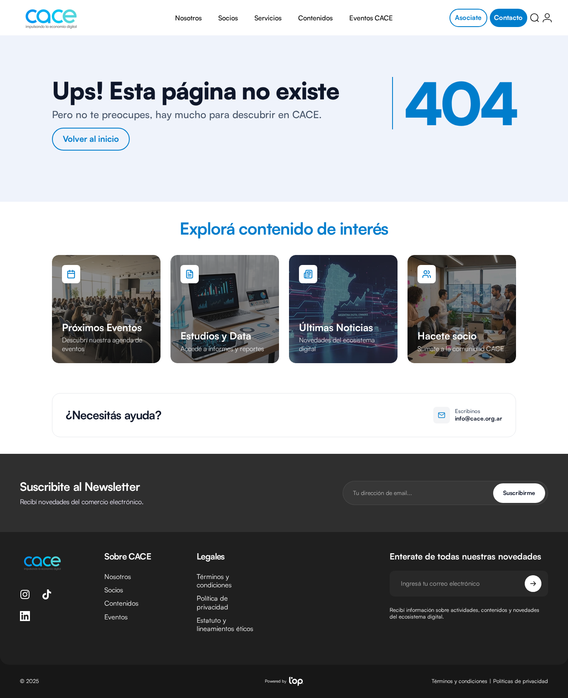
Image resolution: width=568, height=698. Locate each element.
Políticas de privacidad (520, 681)
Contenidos (121, 603)
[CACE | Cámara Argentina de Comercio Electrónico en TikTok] (47, 594)
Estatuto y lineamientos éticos (225, 624)
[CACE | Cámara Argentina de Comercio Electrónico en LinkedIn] (25, 616)
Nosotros (117, 576)
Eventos (116, 617)
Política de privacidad (212, 602)
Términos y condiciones (214, 580)
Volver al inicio (91, 139)
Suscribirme (519, 492)
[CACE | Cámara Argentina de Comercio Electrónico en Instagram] (25, 594)
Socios (113, 590)
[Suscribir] (533, 583)
